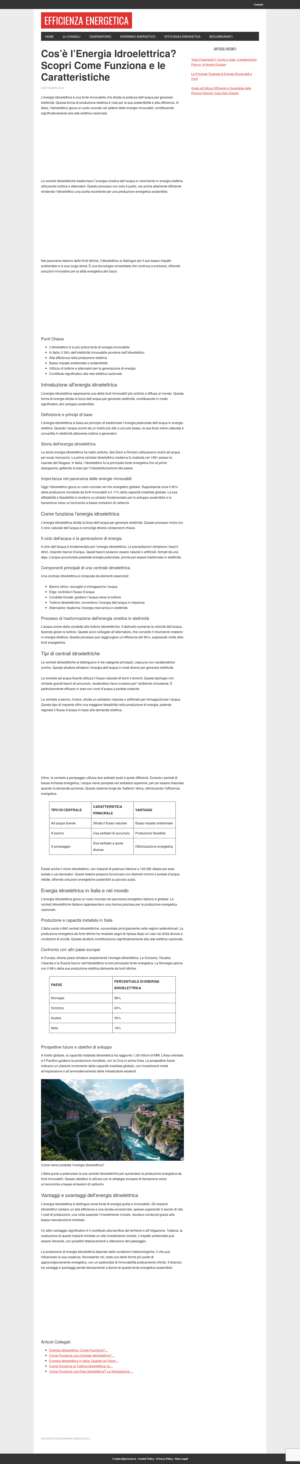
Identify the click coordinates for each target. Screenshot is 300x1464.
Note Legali (181, 1459)
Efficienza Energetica (86, 20)
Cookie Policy (146, 1459)
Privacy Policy (164, 1459)
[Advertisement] (112, 149)
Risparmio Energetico (74, 1438)
